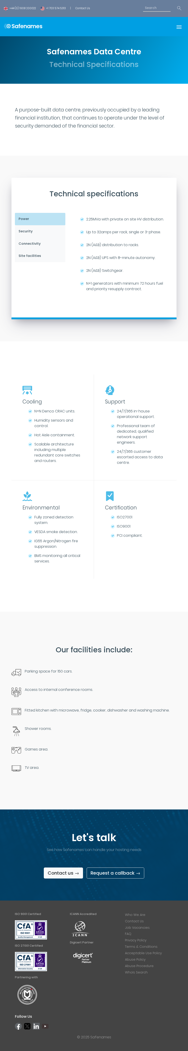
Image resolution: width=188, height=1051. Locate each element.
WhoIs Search (136, 972)
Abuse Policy (135, 959)
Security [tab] (26, 231)
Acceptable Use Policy (143, 953)
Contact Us (82, 8)
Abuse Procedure (139, 966)
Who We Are (135, 914)
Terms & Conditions (141, 946)
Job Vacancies (137, 927)
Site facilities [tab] (30, 255)
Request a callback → (115, 873)
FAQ (128, 933)
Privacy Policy (136, 940)
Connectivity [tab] (30, 243)
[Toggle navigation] (179, 27)
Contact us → (63, 873)
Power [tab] (24, 219)
